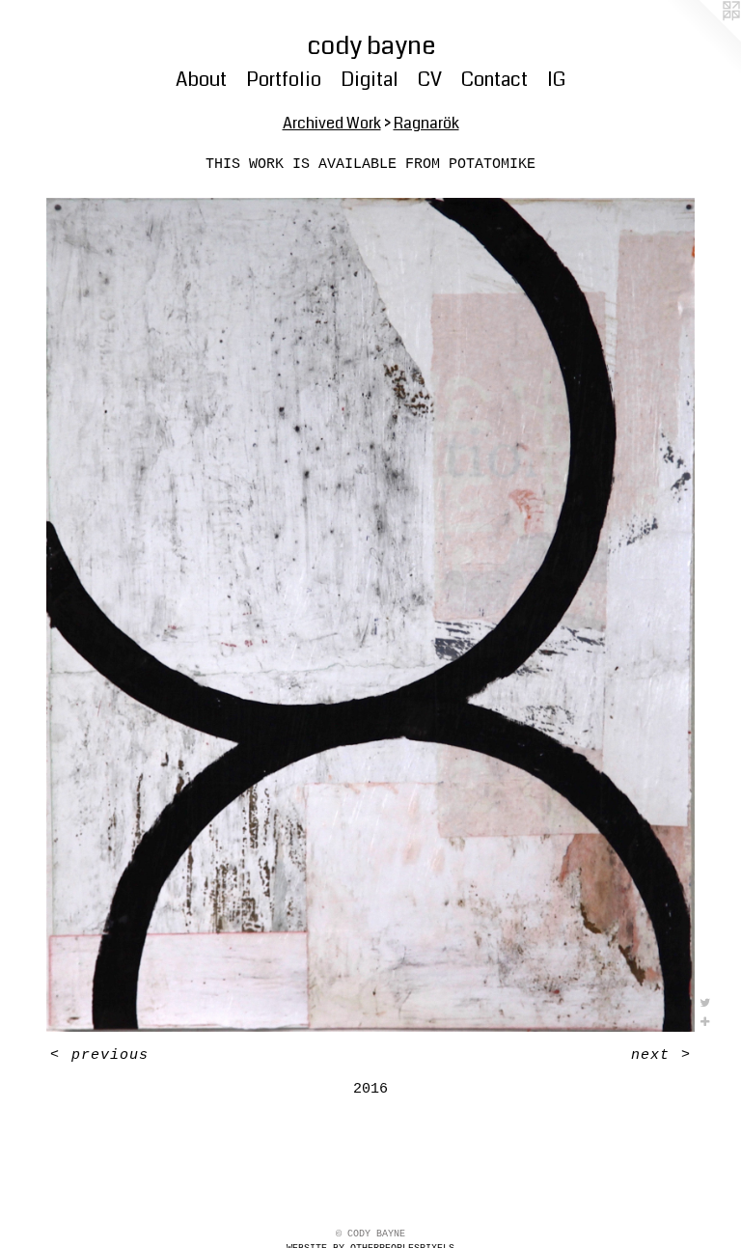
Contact (494, 80)
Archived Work (332, 123)
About (201, 80)
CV (430, 80)
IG (556, 80)
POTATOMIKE (492, 164)
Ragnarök (426, 123)
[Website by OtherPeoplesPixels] (702, 38)
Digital (369, 80)
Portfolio (283, 80)
